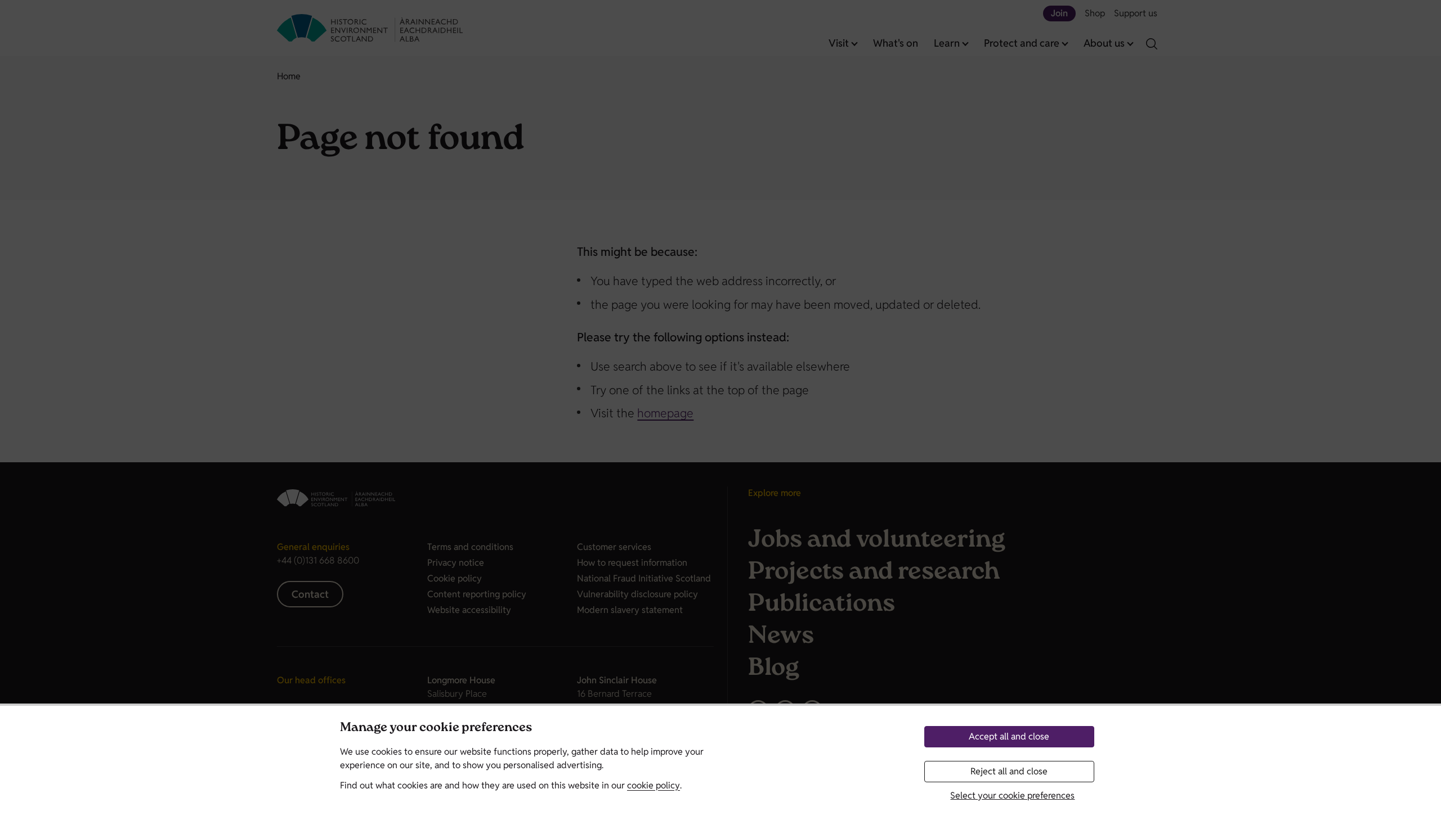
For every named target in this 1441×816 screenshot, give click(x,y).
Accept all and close (1009, 736)
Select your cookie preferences (1012, 795)
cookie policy (653, 785)
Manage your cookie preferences (436, 728)
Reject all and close (1009, 771)
